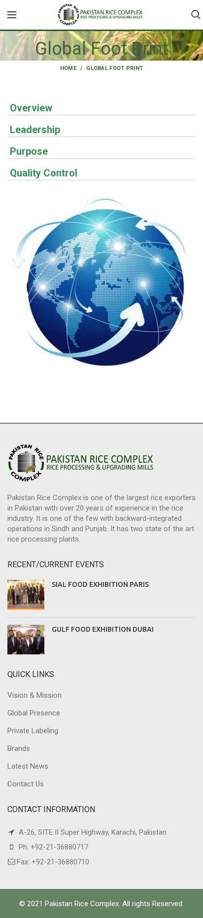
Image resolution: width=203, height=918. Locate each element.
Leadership (35, 130)
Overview (31, 108)
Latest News (27, 766)
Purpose (29, 151)
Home (68, 68)
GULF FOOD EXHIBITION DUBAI (103, 629)
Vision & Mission (34, 695)
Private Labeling (32, 730)
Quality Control (43, 173)
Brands (18, 748)
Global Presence (33, 713)
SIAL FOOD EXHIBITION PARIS (100, 584)
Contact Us (25, 784)
